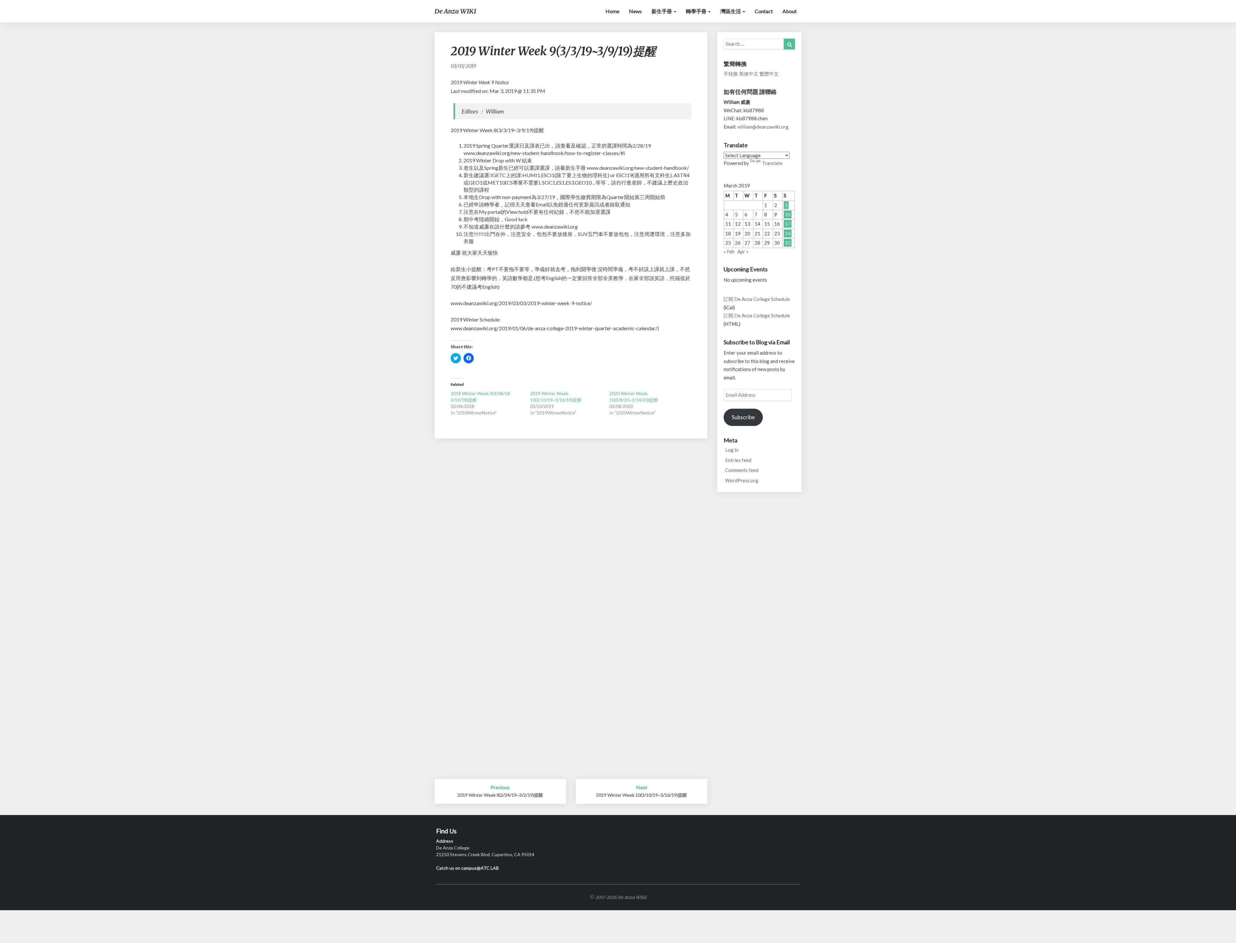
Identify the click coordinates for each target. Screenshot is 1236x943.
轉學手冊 (696, 11)
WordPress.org (741, 480)
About (789, 11)
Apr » (742, 251)
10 (788, 214)
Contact (764, 11)
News (635, 11)
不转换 (731, 74)
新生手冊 (662, 11)
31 (788, 243)
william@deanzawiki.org (763, 127)
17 (788, 224)
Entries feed (738, 460)
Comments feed (741, 470)
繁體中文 (769, 74)
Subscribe (743, 417)
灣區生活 (731, 11)
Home (612, 11)
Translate (772, 163)
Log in (731, 450)
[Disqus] (571, 530)
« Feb (729, 251)
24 (788, 233)
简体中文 (748, 74)
